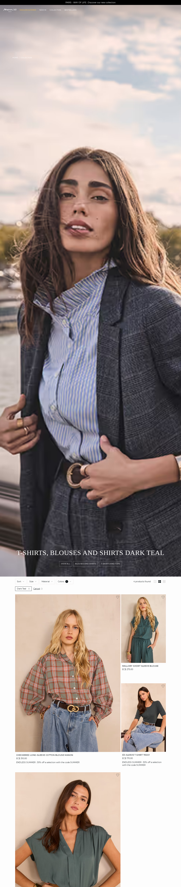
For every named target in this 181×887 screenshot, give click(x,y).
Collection (26, 58)
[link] (28, 10)
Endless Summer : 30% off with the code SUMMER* (90, 2)
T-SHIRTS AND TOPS (110, 564)
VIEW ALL (65, 564)
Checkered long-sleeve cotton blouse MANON (44, 755)
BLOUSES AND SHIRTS (85, 564)
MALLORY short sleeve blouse (140, 666)
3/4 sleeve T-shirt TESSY (136, 755)
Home (15, 58)
